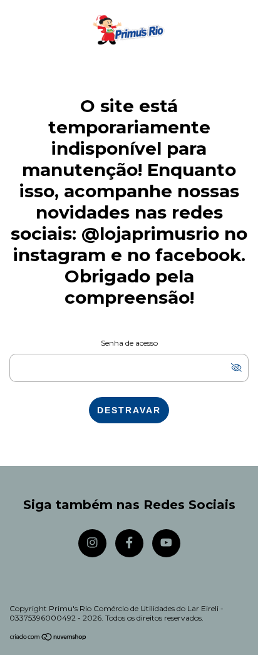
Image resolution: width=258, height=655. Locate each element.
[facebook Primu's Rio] (129, 543)
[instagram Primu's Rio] (92, 543)
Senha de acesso (129, 343)
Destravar (129, 410)
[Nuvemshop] (48, 637)
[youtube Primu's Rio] (166, 543)
